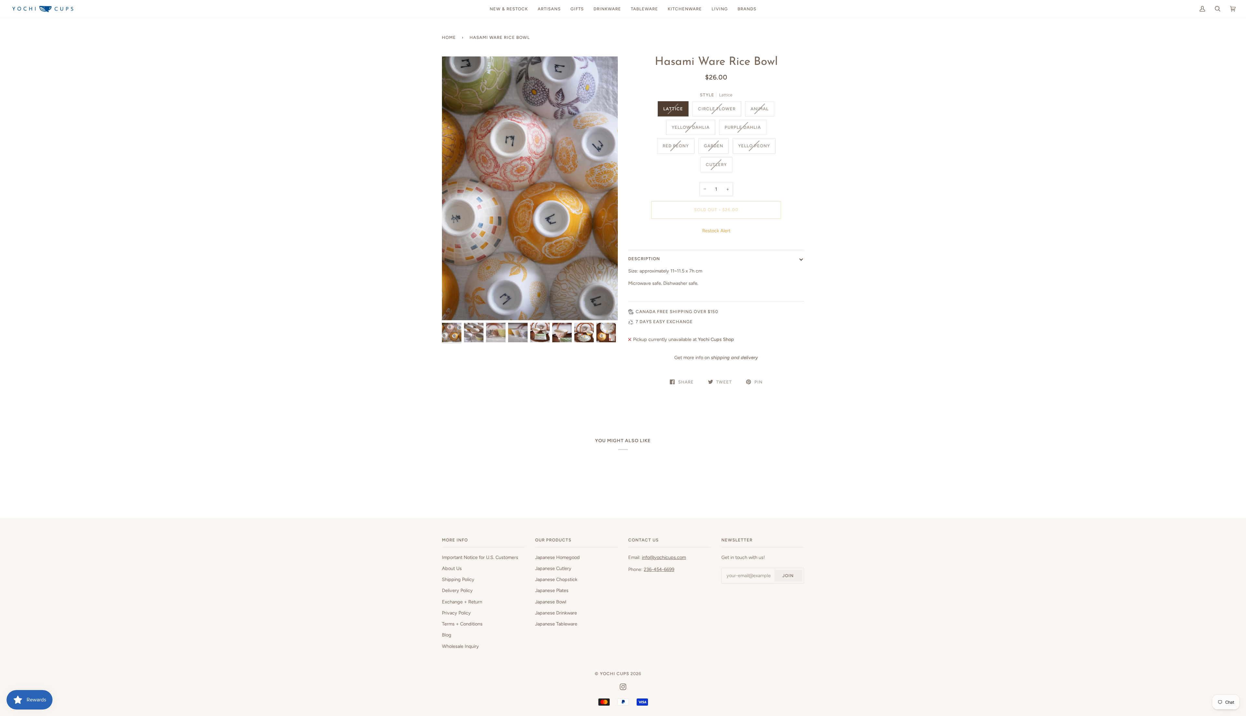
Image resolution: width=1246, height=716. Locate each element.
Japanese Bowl (550, 602)
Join (788, 575)
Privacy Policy (456, 613)
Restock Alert (716, 231)
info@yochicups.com (664, 557)
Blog (446, 635)
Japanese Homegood (557, 557)
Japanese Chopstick (556, 579)
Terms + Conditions (462, 624)
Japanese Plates (551, 590)
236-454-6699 (659, 569)
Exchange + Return (462, 602)
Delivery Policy (457, 590)
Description (644, 258)
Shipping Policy (458, 579)
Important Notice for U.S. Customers (480, 557)
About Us (452, 568)
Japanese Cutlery (553, 568)
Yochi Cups (614, 673)
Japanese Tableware (556, 624)
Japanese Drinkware (556, 613)
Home (449, 37)
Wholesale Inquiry (460, 646)
